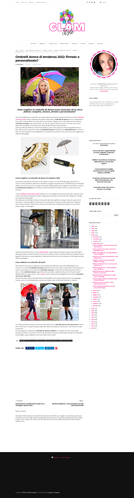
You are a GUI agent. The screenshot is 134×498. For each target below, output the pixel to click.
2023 (93, 233)
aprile (95, 299)
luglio (95, 292)
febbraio (96, 303)
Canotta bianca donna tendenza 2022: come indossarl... (105, 279)
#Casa (83, 43)
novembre (96, 239)
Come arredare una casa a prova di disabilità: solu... (104, 249)
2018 (93, 315)
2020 (93, 311)
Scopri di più (104, 91)
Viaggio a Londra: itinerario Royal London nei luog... (103, 261)
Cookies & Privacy (41, 2)
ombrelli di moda (47, 50)
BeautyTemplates (32, 492)
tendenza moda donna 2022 (30, 194)
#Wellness (64, 43)
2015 (93, 321)
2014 (93, 324)
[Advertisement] (49, 375)
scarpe (42, 274)
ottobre (95, 241)
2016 (93, 319)
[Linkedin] (91, 2)
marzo (95, 301)
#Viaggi (74, 43)
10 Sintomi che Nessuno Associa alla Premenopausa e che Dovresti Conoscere (104, 180)
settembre (96, 243)
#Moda (33, 43)
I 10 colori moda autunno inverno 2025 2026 (103, 144)
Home (17, 2)
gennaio (96, 306)
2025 (93, 228)
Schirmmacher (43, 252)
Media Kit (31, 2)
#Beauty (43, 43)
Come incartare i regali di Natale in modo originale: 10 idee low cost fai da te (104, 152)
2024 (93, 231)
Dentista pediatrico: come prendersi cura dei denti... (104, 268)
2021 (93, 308)
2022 (93, 235)
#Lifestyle (53, 43)
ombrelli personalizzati (67, 340)
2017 (93, 317)
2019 (93, 313)
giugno (95, 295)
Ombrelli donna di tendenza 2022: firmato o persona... (103, 272)
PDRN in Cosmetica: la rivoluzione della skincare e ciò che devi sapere (104, 161)
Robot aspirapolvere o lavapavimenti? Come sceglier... (105, 253)
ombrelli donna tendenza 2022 (62, 50)
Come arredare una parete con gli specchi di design (104, 287)
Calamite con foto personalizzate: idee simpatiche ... (105, 257)
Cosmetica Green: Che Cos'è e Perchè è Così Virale (103, 188)
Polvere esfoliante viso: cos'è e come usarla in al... (105, 264)
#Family (100, 43)
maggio (95, 297)
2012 (93, 328)
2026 (93, 226)
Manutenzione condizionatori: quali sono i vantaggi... (104, 275)
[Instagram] (89, 2)
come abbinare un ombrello (33, 50)
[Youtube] (94, 2)
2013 (93, 326)
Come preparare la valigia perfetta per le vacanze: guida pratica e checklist (103, 171)
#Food (91, 43)
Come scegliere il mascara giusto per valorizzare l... (105, 246)
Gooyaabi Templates (53, 492)
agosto (95, 290)
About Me (23, 2)
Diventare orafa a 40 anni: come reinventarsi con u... (103, 283)
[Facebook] (87, 2)
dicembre (96, 237)
